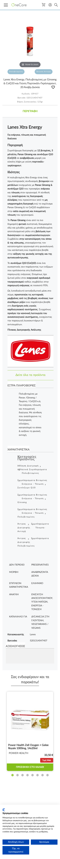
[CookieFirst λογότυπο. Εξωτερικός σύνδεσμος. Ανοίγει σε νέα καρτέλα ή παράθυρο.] (3, 809)
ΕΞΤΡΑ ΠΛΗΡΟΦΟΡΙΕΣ (22, 385)
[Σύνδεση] (50, 5)
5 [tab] (32, 775)
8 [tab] (47, 775)
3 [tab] (22, 775)
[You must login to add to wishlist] (53, 87)
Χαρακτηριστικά (19, 449)
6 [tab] (37, 775)
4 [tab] (27, 775)
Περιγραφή (30, 111)
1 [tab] (12, 775)
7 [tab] (42, 775)
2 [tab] (17, 775)
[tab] (30, 111)
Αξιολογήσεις (15, 646)
